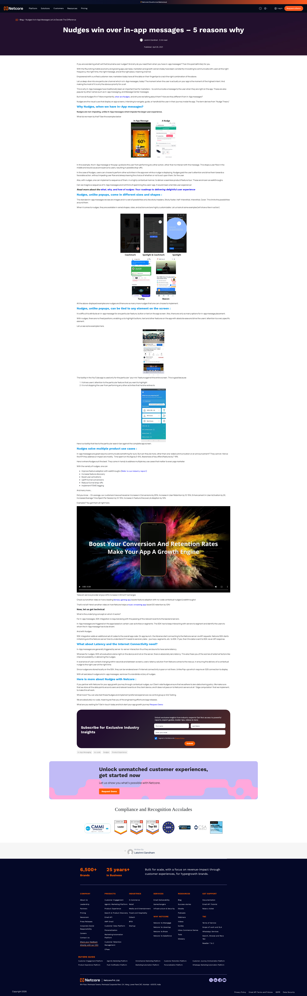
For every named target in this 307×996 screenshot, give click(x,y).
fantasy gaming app (122, 599)
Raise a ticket (208, 909)
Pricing (84, 8)
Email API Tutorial (209, 904)
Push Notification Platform (117, 965)
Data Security (289, 992)
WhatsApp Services (210, 931)
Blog (22, 19)
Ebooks (181, 909)
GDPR (278, 992)
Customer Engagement (114, 900)
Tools (180, 934)
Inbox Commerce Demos (188, 930)
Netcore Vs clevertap (162, 927)
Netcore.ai (163, 2)
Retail (131, 904)
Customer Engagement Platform (90, 961)
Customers (58, 8)
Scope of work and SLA (212, 927)
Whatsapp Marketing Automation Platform (207, 965)
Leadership (84, 904)
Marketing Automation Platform (147, 965)
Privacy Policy (179, 738)
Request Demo (156, 704)
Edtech (132, 917)
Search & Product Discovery (116, 913)
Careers (83, 933)
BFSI (131, 921)
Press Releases (86, 921)
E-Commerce (134, 900)
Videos (180, 921)
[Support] (260, 8)
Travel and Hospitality (138, 913)
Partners (83, 909)
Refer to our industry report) (134, 471)
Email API (108, 917)
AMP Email (109, 921)
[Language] (266, 8)
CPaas (107, 949)
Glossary (181, 939)
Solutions (45, 8)
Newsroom (84, 917)
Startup (132, 926)
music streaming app (137, 604)
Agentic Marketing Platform (116, 904)
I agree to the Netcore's (171, 738)
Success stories (184, 904)
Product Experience (113, 909)
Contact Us (84, 938)
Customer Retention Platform (175, 961)
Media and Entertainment (140, 909)
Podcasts (182, 913)
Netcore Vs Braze (161, 931)
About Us (84, 900)
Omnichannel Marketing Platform (148, 961)
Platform (33, 8)
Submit (190, 743)
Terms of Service (209, 923)
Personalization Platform (173, 965)
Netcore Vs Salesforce (163, 936)
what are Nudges (122, 96)
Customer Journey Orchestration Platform (207, 961)
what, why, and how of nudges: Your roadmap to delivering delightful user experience (148, 189)
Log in (280, 8)
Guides (181, 926)
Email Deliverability (161, 900)
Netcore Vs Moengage (162, 923)
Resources (72, 8)
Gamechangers (160, 904)
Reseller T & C (208, 943)
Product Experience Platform (89, 965)
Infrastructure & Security (164, 909)
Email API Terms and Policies (261, 992)
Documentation (208, 900)
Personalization (111, 930)
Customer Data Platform (115, 926)
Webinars (182, 917)
